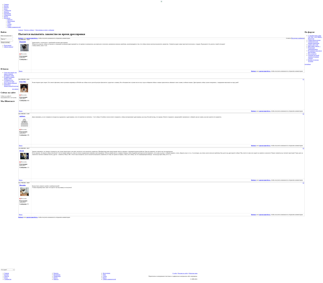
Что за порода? (312, 54)
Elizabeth (22, 42)
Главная (6, 4)
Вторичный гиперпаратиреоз (313, 48)
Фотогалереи (11, 21)
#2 (303, 114)
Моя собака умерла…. (314, 46)
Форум (6, 16)
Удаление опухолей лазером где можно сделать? (313, 57)
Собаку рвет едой (313, 44)
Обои (9, 22)
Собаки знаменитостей (14, 27)
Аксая (21, 151)
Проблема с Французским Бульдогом (11, 85)
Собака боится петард (314, 40)
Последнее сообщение (297, 38)
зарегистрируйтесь (32, 38)
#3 (303, 148)
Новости (9, 19)
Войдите (20, 38)
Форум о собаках (29, 30)
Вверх (20, 71)
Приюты (6, 12)
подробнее (308, 64)
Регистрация (7, 45)
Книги (9, 25)
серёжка (22, 116)
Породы (6, 7)
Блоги (5, 9)
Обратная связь (193, 273)
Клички (6, 6)
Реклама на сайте (183, 273)
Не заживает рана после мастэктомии (315, 51)
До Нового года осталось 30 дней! (9, 80)
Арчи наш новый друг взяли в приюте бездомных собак (10, 74)
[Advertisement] (9, 57)
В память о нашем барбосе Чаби (9, 77)
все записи (15, 89)
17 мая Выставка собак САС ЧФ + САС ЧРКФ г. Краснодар (315, 37)
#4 (303, 183)
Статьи (9, 24)
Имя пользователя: (6, 35)
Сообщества (7, 10)
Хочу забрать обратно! (10, 83)
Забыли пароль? (8, 47)
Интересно (7, 18)
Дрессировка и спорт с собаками (44, 30)
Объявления (7, 15)
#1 (303, 79)
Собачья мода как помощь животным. (313, 42)
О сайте (175, 273)
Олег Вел (22, 82)
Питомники (7, 13)
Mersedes (22, 185)
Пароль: (3, 39)
